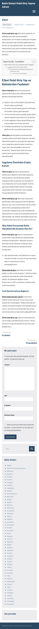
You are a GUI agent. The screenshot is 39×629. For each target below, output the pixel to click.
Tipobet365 (11, 581)
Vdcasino (10, 542)
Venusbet (10, 530)
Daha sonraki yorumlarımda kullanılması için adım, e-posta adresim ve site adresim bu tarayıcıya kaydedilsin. (19, 427)
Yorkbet (9, 479)
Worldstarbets (12, 494)
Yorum (7, 365)
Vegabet (10, 536)
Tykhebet (10, 550)
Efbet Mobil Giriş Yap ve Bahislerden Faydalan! (19, 65)
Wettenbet (10, 508)
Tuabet (9, 567)
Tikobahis (10, 593)
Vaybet (9, 545)
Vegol (9, 533)
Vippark (9, 516)
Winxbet (10, 505)
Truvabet (10, 570)
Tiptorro (9, 578)
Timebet (10, 590)
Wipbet (9, 502)
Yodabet (10, 485)
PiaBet (9, 465)
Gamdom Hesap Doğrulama (16, 468)
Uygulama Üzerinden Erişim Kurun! (18, 67)
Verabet (9, 528)
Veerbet (9, 539)
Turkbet (9, 559)
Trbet (9, 576)
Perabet (9, 477)
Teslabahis (10, 601)
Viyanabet (10, 513)
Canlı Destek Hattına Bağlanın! (20, 73)
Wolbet (9, 499)
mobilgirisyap (30, 24)
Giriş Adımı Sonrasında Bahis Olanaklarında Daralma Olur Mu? (21, 70)
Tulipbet (9, 564)
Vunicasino (10, 511)
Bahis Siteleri (7, 24)
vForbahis (10, 522)
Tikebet (9, 595)
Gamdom (10, 474)
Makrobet (10, 471)
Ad (5, 396)
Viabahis (9, 519)
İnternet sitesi (9, 415)
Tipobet (9, 584)
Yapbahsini (10, 488)
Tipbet (9, 587)
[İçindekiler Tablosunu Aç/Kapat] (32, 61)
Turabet (9, 562)
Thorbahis (10, 598)
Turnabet (10, 556)
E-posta (7, 405)
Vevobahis (10, 525)
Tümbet (9, 553)
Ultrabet (10, 547)
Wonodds (10, 496)
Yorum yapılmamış (8, 27)
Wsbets (9, 491)
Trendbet (10, 573)
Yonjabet (10, 482)
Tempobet (10, 604)
